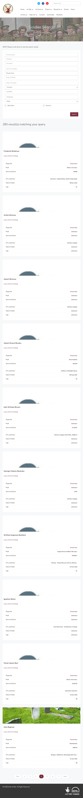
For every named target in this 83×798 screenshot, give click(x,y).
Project (47, 9)
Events (66, 9)
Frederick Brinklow (11, 151)
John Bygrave (9, 727)
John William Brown (12, 407)
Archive (23, 15)
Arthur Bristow (10, 215)
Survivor (48, 106)
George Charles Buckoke (14, 471)
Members (59, 15)
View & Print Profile (10, 156)
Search (74, 114)
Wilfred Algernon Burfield (15, 535)
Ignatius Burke (10, 599)
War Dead (10, 106)
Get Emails (50, 15)
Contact (42, 15)
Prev (17, 776)
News (73, 9)
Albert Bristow (10, 279)
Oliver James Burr (11, 663)
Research (57, 9)
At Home (38, 9)
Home (22, 9)
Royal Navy (73, 163)
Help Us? (32, 15)
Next (65, 776)
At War (29, 9)
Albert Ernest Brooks (12, 343)
